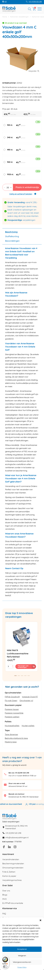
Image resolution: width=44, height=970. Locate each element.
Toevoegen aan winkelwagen (23, 666)
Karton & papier (9, 876)
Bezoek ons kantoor (17, 794)
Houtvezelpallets (12, 725)
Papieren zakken (12, 717)
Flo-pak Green (11, 700)
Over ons (6, 891)
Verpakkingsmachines (12, 880)
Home (4, 17)
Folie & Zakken (8, 872)
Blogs (4, 895)
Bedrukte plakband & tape (16, 738)
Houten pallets (28, 725)
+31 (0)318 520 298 (35, 1)
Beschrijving (11, 232)
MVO (4, 899)
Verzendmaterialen (10, 859)
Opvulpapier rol (26, 700)
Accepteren (22, 949)
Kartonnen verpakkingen (19, 17)
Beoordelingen (12, 240)
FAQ (4, 914)
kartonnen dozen (15, 303)
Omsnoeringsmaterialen (12, 868)
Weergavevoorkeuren (22, 962)
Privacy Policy (22, 967)
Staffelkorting (12, 236)
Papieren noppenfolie (14, 713)
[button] (40, 920)
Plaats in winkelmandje (27, 187)
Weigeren (22, 955)
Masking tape (11, 742)
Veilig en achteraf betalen (20, 194)
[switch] (5, 966)
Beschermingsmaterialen (13, 863)
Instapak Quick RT (30, 697)
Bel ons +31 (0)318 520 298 (19, 773)
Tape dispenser (11, 734)
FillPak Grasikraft (12, 697)
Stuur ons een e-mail (17, 783)
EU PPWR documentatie (12, 903)
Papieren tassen (12, 709)
